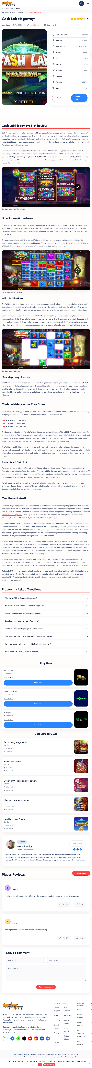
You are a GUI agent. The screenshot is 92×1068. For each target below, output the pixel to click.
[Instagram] (77, 849)
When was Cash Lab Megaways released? (21, 652)
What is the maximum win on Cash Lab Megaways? (25, 606)
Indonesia (57, 1038)
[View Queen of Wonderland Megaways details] (81, 785)
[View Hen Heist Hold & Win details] (81, 824)
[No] (89, 1063)
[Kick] (18, 1038)
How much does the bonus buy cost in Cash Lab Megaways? (28, 644)
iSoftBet (85, 35)
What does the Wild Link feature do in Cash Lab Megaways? (28, 636)
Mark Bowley (34, 25)
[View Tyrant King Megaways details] (81, 747)
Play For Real (77, 97)
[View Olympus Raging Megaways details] (81, 804)
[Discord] (48, 1038)
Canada (57, 1020)
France (56, 1033)
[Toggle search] (81, 3)
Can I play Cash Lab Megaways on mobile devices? (24, 629)
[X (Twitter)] (24, 1038)
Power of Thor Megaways (12, 515)
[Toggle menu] (88, 3)
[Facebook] (81, 849)
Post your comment (46, 987)
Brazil (56, 1015)
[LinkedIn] (74, 849)
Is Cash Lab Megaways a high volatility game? (23, 613)
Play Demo (60, 98)
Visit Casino (38, 683)
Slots (13, 12)
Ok (40, 1065)
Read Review (8, 678)
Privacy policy (49, 1065)
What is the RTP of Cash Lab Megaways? (21, 598)
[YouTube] (30, 1038)
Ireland (56, 1043)
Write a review (81, 873)
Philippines (68, 1015)
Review (20, 12)
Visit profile (77, 843)
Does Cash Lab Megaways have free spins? (22, 621)
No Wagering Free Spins (81, 1033)
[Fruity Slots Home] (25, 1006)
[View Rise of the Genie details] (81, 766)
